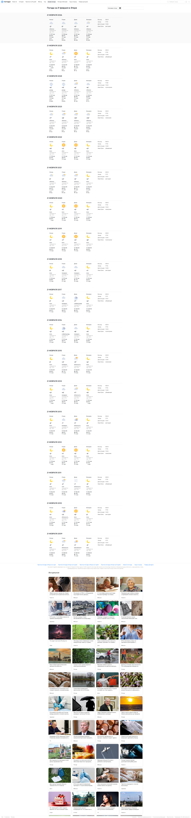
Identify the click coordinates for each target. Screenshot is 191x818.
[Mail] (2, 2)
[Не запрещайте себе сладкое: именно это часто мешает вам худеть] (59, 803)
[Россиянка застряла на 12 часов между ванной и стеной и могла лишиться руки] (59, 707)
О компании (7, 817)
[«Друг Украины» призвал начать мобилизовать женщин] (107, 707)
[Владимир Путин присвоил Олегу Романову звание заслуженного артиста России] (59, 731)
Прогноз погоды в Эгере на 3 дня (47, 564)
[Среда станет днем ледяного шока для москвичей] (83, 659)
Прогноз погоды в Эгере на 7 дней (89, 564)
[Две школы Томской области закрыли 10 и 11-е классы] (59, 779)
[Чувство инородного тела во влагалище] (131, 779)
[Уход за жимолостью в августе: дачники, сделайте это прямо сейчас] (107, 636)
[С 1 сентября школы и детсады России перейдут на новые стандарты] (107, 588)
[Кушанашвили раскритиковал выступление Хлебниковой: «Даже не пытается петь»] (107, 803)
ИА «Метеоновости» (185, 817)
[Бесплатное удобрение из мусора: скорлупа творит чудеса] (107, 731)
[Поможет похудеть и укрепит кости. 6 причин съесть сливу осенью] (107, 612)
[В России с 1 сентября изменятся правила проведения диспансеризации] (59, 612)
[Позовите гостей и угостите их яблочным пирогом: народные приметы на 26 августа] (83, 755)
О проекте (134, 817)
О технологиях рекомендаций (159, 817)
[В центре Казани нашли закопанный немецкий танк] (131, 612)
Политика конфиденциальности (144, 817)
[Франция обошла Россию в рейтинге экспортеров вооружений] (107, 755)
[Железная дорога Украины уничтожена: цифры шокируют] (131, 803)
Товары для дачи (148, 564)
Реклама (12, 817)
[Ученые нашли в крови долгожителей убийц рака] (131, 755)
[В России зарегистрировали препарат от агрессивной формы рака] (83, 779)
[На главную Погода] (6, 2)
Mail (2, 817)
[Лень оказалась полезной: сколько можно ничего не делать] (107, 779)
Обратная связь (170, 817)
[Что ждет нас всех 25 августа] (59, 636)
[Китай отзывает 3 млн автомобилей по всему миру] (83, 612)
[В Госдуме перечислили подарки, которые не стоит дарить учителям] (107, 683)
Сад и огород (138, 564)
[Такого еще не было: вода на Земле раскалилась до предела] (131, 707)
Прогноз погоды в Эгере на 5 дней (67, 564)
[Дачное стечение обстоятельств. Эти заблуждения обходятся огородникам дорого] (131, 659)
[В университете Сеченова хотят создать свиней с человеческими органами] (59, 683)
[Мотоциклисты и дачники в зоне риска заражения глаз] (59, 755)
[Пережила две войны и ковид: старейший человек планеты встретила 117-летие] (131, 588)
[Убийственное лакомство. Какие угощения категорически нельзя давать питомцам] (59, 588)
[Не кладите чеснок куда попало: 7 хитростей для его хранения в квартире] (131, 683)
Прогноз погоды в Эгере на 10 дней (110, 564)
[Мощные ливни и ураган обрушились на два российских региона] (107, 659)
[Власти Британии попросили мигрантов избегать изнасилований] (59, 659)
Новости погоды (127, 564)
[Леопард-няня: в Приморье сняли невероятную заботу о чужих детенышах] (83, 636)
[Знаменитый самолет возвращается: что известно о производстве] (83, 803)
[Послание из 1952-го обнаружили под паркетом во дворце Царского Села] (83, 588)
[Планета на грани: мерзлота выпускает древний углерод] (131, 731)
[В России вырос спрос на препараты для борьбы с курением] (131, 636)
